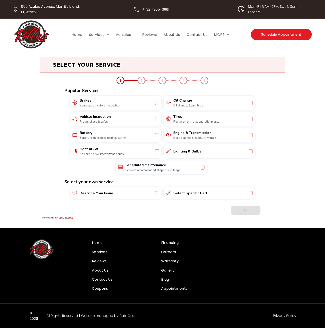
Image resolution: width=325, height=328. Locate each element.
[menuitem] (77, 34)
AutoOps (127, 315)
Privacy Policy (284, 315)
